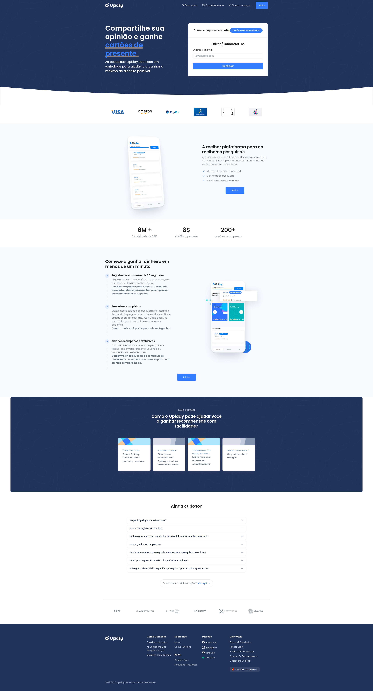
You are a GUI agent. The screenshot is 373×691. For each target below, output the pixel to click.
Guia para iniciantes (157, 642)
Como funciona (215, 5)
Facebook (211, 642)
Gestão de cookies (240, 660)
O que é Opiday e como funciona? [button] (148, 520)
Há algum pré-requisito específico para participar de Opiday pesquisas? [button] (169, 568)
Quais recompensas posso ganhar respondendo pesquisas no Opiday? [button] (168, 552)
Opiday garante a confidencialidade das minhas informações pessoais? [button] (169, 536)
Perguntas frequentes (185, 664)
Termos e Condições (240, 642)
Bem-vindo (191, 5)
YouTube (210, 652)
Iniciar (261, 5)
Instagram (211, 647)
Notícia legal (236, 646)
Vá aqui (202, 583)
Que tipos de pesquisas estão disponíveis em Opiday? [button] (159, 560)
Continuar (228, 66)
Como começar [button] (241, 5)
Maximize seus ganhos (159, 655)
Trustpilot (210, 657)
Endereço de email (203, 49)
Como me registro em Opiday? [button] (146, 528)
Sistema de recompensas (243, 656)
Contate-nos (181, 660)
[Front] (114, 5)
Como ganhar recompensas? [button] (145, 544)
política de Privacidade (242, 651)
